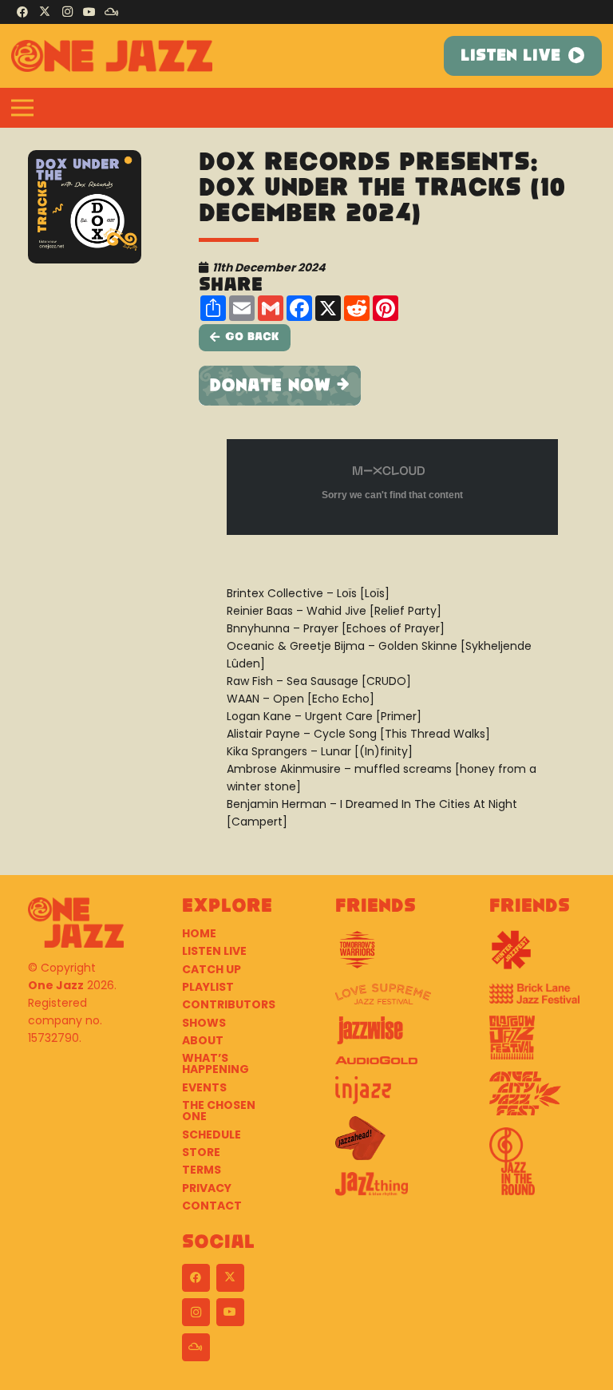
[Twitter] (45, 12)
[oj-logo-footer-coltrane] (76, 922)
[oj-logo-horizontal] (111, 56)
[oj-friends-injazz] (383, 1096)
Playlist (208, 987)
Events (204, 1087)
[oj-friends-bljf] (537, 1000)
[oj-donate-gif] (392, 386)
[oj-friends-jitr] (537, 1167)
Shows (204, 1023)
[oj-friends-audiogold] (383, 1066)
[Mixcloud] (112, 12)
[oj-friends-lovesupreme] (383, 1000)
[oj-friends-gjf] (537, 1043)
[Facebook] (22, 12)
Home (199, 933)
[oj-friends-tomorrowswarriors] (383, 956)
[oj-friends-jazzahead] (383, 1144)
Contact (212, 1206)
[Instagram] (67, 12)
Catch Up (211, 969)
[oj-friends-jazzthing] (383, 1190)
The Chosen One (218, 1110)
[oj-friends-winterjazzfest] (537, 956)
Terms (201, 1170)
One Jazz (56, 985)
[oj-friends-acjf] (537, 1099)
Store (201, 1152)
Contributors (228, 1004)
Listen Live (214, 951)
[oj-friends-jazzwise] (383, 1036)
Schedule (211, 1134)
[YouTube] (89, 12)
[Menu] (22, 108)
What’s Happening (215, 1063)
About (202, 1040)
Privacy (206, 1188)
